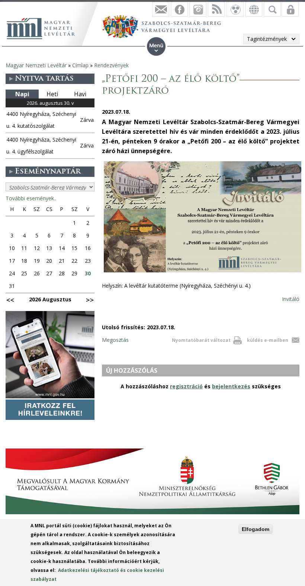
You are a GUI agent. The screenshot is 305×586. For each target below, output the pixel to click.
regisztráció (186, 386)
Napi (22, 94)
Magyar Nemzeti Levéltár (36, 65)
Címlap (80, 65)
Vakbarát (235, 9)
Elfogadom (255, 529)
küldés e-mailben (267, 340)
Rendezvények (111, 65)
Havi (80, 94)
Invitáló (290, 298)
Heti (52, 94)
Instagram (197, 9)
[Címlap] (45, 27)
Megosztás (115, 339)
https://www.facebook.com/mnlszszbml (179, 9)
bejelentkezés (231, 386)
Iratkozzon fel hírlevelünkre (160, 9)
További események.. (31, 198)
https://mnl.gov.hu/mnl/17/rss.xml (216, 9)
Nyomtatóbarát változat (201, 340)
